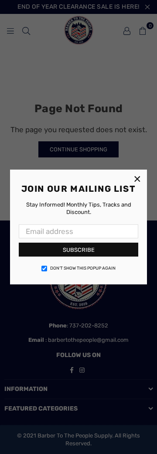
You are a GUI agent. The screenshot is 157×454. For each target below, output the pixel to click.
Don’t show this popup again (83, 268)
